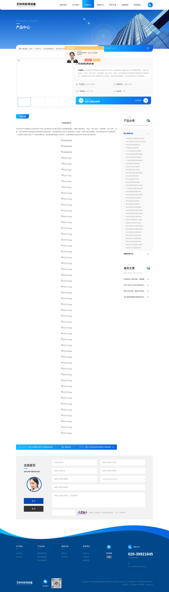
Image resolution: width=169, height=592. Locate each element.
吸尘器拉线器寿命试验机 (133, 157)
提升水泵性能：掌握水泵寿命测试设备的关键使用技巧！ (137, 291)
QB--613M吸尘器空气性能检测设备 (40, 447)
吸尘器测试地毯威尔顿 (133, 144)
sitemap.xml (149, 584)
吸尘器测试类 (48, 49)
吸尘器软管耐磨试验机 (133, 182)
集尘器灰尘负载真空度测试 (134, 244)
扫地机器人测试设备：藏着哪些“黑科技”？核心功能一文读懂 (137, 279)
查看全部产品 (128, 254)
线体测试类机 (42, 553)
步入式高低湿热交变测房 (133, 151)
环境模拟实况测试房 (132, 148)
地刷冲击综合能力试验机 (133, 223)
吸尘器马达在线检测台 (133, 166)
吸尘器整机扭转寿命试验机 (134, 210)
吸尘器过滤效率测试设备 (133, 241)
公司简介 (19, 553)
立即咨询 (138, 100)
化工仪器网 (133, 584)
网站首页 (63, 5)
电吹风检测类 (42, 557)
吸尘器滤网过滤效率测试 (133, 207)
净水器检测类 (42, 560)
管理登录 (141, 584)
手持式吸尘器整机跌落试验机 (135, 138)
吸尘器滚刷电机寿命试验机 (134, 194)
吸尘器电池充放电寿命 (133, 201)
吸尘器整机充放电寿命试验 (134, 229)
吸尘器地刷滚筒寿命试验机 (134, 173)
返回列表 (68, 447)
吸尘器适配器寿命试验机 (133, 198)
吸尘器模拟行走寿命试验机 (134, 226)
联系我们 (137, 5)
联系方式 (86, 553)
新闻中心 (100, 5)
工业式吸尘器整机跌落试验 (134, 188)
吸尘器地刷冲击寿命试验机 (134, 213)
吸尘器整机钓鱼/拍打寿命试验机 (136, 141)
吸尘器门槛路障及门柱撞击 (134, 219)
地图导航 (86, 560)
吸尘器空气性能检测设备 (64, 49)
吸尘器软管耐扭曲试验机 (133, 191)
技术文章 (112, 5)
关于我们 (75, 5)
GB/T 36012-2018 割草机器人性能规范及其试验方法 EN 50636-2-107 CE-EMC (137, 285)
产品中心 (88, 5)
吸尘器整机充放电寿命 (133, 204)
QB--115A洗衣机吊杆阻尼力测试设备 (98, 447)
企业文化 (19, 557)
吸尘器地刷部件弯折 (132, 179)
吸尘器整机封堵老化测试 (133, 232)
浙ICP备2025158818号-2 (145, 582)
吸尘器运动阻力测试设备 (133, 216)
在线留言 (125, 5)
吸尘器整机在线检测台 (133, 163)
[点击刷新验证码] (82, 513)
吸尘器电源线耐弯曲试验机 (134, 154)
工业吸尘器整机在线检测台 (134, 160)
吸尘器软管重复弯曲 (132, 176)
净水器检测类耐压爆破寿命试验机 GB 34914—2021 (137, 297)
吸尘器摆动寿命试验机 (133, 169)
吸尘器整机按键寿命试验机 (134, 185)
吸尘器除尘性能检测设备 (133, 238)
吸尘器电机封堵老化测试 (133, 235)
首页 (30, 49)
